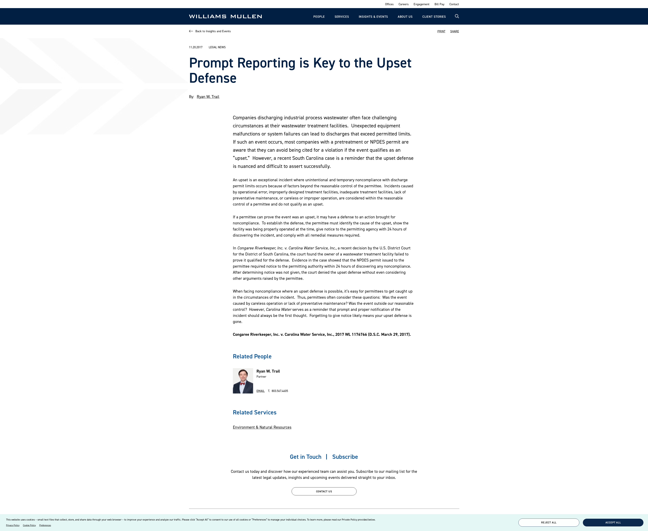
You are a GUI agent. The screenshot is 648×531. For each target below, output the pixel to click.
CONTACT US (324, 491)
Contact (454, 4)
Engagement (421, 4)
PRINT (441, 31)
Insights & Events (373, 17)
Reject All (549, 522)
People (319, 17)
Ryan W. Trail (208, 96)
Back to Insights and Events (213, 31)
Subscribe (345, 456)
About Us (405, 17)
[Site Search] (457, 16)
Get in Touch (305, 456)
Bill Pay (439, 4)
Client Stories (434, 17)
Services (342, 17)
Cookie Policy (29, 525)
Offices (389, 4)
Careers (404, 4)
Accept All (613, 522)
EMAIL (260, 391)
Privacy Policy (12, 525)
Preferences (45, 525)
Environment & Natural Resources (262, 427)
